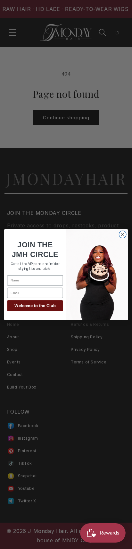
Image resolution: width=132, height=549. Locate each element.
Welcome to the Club (34, 305)
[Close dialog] (122, 234)
